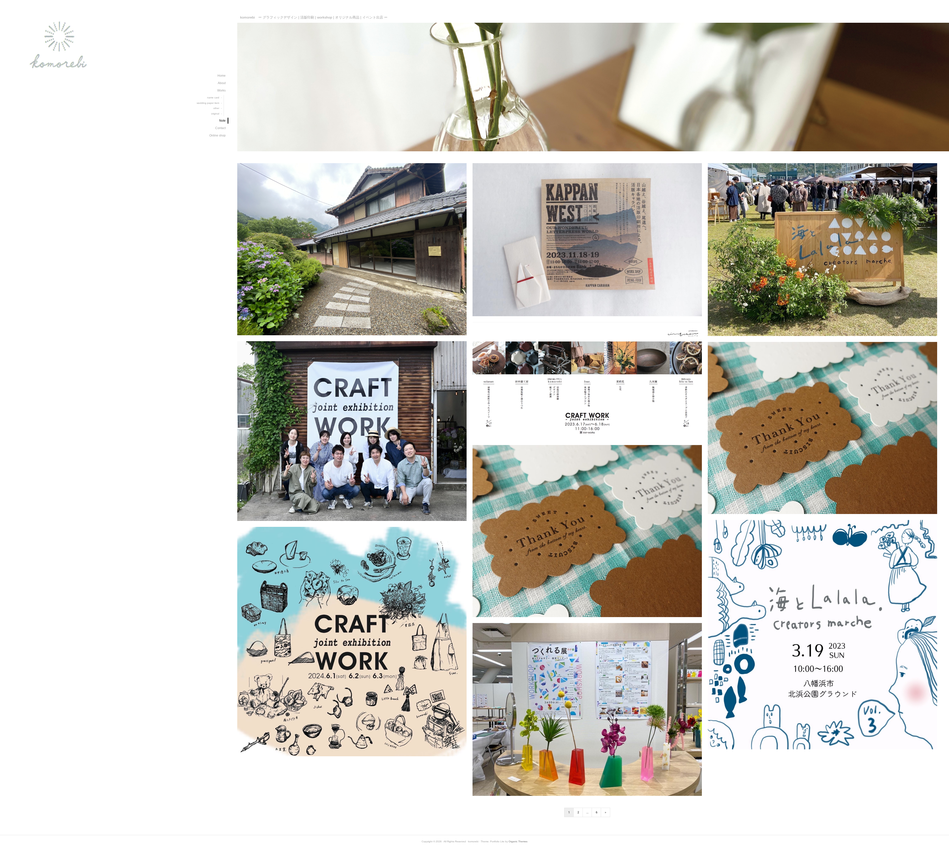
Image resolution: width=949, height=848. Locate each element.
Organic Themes (518, 841)
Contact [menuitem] (220, 128)
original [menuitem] (215, 113)
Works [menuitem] (221, 90)
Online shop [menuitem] (217, 135)
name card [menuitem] (213, 97)
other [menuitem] (216, 108)
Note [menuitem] (222, 120)
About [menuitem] (222, 83)
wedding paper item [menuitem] (208, 103)
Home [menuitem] (221, 75)
